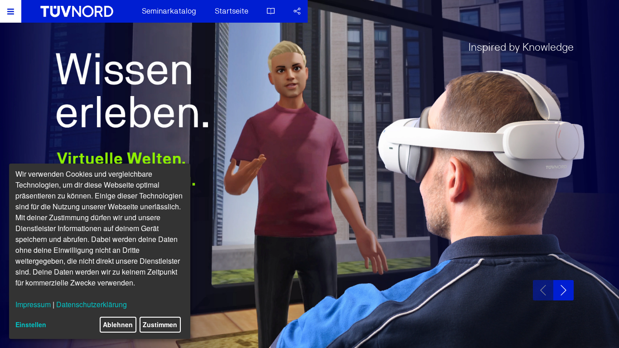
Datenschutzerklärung (91, 304)
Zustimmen (160, 324)
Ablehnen (118, 324)
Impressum (33, 304)
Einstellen (30, 324)
